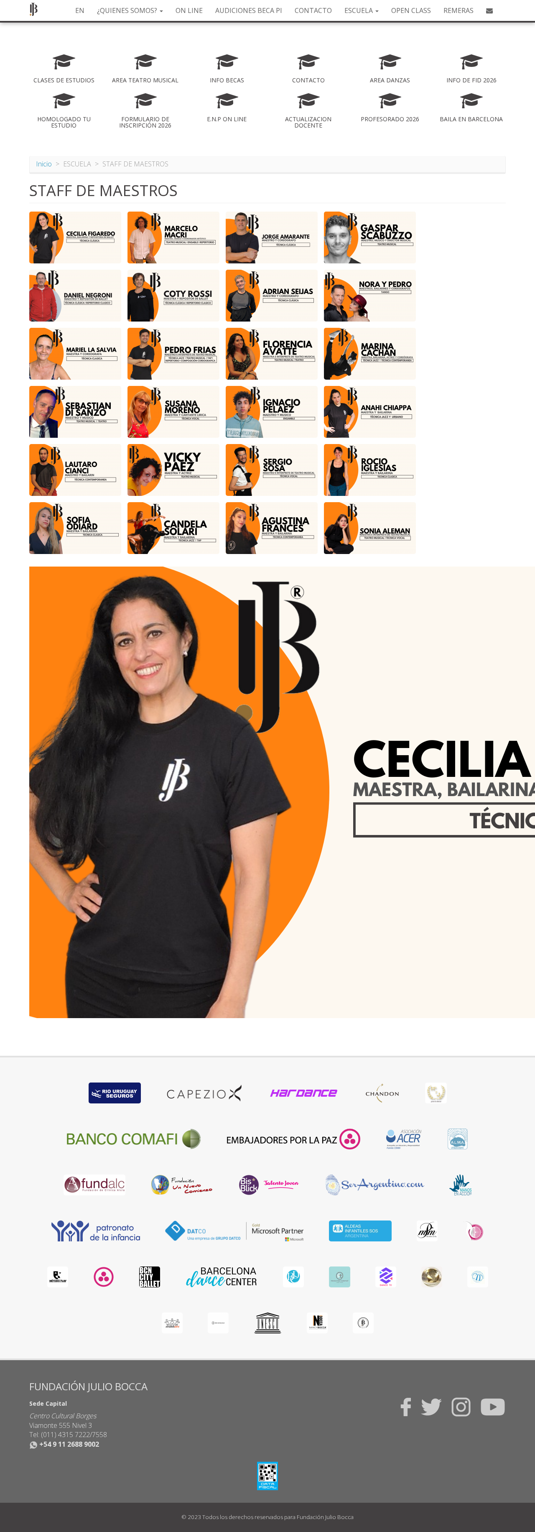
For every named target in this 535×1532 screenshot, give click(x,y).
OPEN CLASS (411, 10)
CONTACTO (313, 10)
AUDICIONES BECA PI (248, 10)
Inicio (44, 164)
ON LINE (189, 10)
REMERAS (458, 10)
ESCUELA (359, 10)
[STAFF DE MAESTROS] (75, 237)
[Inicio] (36, 9)
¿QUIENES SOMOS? (128, 10)
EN (79, 10)
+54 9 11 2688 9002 (68, 1444)
